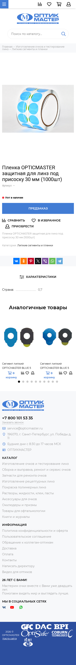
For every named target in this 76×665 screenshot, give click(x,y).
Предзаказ (38, 208)
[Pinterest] (31, 261)
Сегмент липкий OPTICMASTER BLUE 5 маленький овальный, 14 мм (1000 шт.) (18, 366)
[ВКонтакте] (16, 261)
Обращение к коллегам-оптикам (27, 542)
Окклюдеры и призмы (19, 505)
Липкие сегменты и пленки (35, 245)
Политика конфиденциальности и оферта (35, 531)
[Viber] (45, 261)
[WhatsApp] (52, 261)
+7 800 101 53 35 (17, 418)
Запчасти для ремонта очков (24, 475)
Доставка (9, 548)
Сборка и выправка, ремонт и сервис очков (36, 470)
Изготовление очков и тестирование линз (35, 464)
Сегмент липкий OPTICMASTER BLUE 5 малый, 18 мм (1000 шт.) (55, 366)
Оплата (7, 554)
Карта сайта (10, 638)
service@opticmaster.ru (25, 428)
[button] (19, 382)
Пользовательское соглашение (26, 536)
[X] (38, 261)
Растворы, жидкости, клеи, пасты (28, 493)
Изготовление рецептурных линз (28, 481)
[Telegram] (59, 261)
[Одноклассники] (23, 261)
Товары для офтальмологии (23, 511)
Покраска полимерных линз (24, 487)
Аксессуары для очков (19, 499)
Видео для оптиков (17, 572)
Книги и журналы (16, 517)
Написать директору (18, 566)
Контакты (9, 560)
